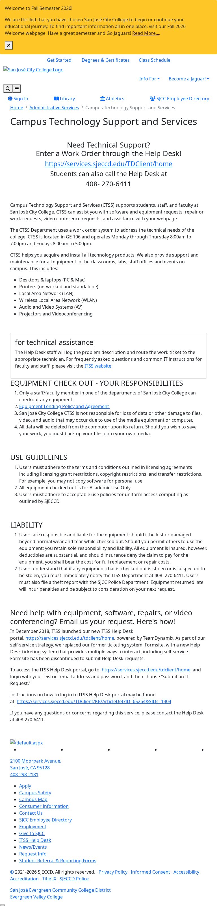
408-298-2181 (24, 774)
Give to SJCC (32, 833)
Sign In (20, 98)
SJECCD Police (74, 879)
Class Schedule (154, 60)
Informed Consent (150, 872)
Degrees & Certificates (106, 60)
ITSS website (97, 366)
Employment (32, 826)
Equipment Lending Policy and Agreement (64, 406)
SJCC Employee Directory (182, 98)
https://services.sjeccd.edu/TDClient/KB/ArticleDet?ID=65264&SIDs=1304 (94, 701)
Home (16, 107)
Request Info (33, 854)
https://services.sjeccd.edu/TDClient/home (108, 163)
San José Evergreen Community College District (60, 890)
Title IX (49, 879)
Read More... (145, 33)
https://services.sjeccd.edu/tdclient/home (69, 638)
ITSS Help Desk (35, 840)
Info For (147, 79)
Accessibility (186, 872)
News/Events (33, 847)
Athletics (114, 98)
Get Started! (60, 60)
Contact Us (31, 813)
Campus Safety (35, 792)
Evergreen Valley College (36, 897)
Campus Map (33, 799)
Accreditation (24, 879)
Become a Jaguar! (187, 79)
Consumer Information (44, 806)
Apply (25, 786)
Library (67, 98)
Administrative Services (54, 107)
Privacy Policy (113, 872)
